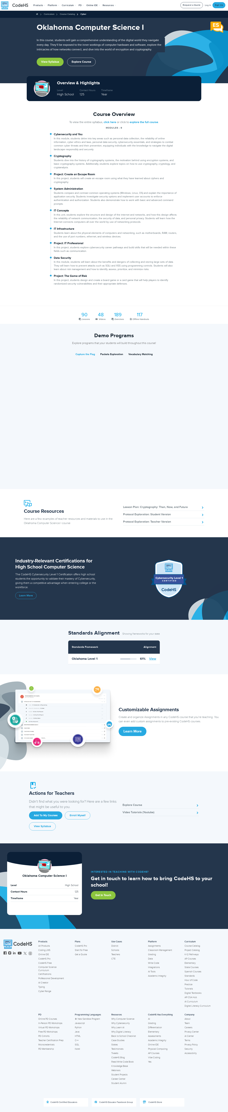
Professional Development (51, 978)
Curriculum (49, 14)
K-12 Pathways (192, 954)
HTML (78, 1036)
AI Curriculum (191, 1001)
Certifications (44, 974)
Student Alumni (118, 1083)
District (114, 945)
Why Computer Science (122, 1019)
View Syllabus (50, 62)
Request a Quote (192, 5)
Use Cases (116, 941)
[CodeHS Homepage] (16, 5)
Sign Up (219, 5)
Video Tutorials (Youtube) (138, 812)
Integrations (154, 967)
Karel (77, 1049)
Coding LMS (44, 950)
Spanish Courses (193, 971)
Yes (149, 1061)
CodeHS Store (155, 1102)
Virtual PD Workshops (48, 1027)
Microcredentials (46, 1044)
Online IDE (43, 954)
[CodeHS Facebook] (5, 953)
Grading (152, 954)
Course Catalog (67, 14)
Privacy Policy (191, 1044)
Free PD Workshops (48, 1031)
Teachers (115, 954)
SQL (77, 1044)
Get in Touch (103, 895)
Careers (188, 1027)
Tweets (114, 1053)
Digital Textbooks (193, 993)
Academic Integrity (157, 975)
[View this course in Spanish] (216, 26)
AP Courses (190, 958)
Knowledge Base (119, 1066)
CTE (113, 958)
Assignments (154, 945)
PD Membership (46, 1049)
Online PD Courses (47, 1019)
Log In (208, 5)
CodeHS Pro (44, 958)
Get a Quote (81, 954)
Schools (115, 950)
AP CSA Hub (191, 997)
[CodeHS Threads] (30, 953)
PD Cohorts (44, 1036)
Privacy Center (192, 1031)
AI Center (189, 1036)
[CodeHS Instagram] (9, 953)
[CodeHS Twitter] (25, 953)
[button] (39, 5)
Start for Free (81, 950)
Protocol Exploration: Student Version (147, 514)
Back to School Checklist (123, 1036)
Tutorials (189, 988)
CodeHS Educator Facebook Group (116, 1102)
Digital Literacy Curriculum (198, 1005)
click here (110, 122)
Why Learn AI (117, 1027)
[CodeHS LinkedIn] (14, 953)
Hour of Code (191, 980)
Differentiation (155, 1027)
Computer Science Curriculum (47, 969)
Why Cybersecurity (120, 1023)
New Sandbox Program (89, 1019)
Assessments (154, 1036)
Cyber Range (44, 991)
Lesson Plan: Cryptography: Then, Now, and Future (155, 507)
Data (150, 958)
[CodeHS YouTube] (20, 953)
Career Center (118, 1079)
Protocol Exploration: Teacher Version (147, 521)
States (114, 1044)
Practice (188, 984)
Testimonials (117, 1049)
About (187, 1019)
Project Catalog (192, 950)
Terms (187, 1040)
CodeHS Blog (118, 1057)
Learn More (26, 595)
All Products (44, 945)
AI (149, 1019)
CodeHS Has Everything (160, 1014)
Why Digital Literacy (121, 1031)
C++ (77, 1040)
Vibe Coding (154, 1057)
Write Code (153, 963)
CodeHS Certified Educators (63, 1102)
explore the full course (144, 122)
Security (189, 1049)
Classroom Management (160, 950)
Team (187, 1023)
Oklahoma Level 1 (84, 659)
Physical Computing (157, 1049)
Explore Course (81, 62)
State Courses (192, 967)
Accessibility (191, 1053)
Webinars (115, 1070)
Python (78, 1027)
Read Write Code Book (122, 1061)
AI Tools (152, 971)
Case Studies (118, 1040)
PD (39, 1014)
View (152, 659)
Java (77, 1031)
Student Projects (119, 1074)
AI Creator (43, 982)
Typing (41, 987)
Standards (190, 975)
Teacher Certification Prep (50, 1040)
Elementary (190, 963)
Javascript (80, 1023)
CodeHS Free (45, 963)
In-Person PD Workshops (50, 1023)
